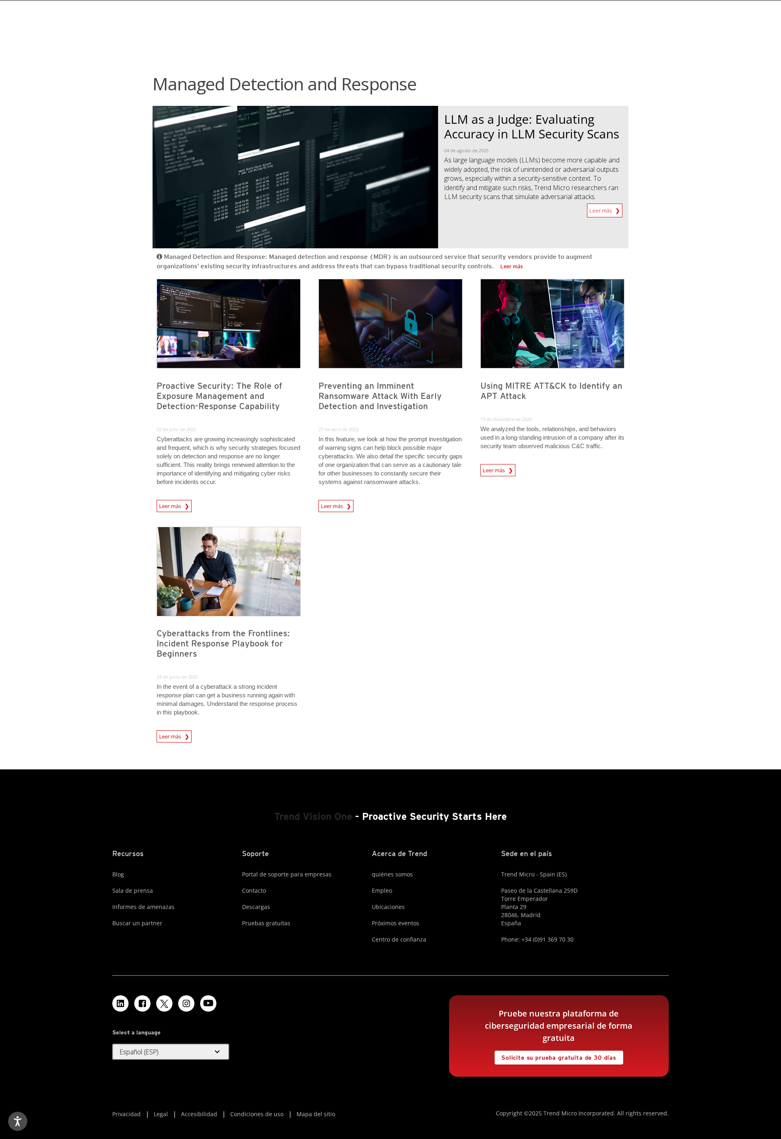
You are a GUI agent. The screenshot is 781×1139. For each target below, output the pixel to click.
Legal (161, 1114)
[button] (170, 1052)
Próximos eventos (395, 923)
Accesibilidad (199, 1114)
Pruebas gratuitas (266, 923)
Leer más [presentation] (171, 505)
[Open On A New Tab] (164, 1003)
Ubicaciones (388, 907)
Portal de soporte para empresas (287, 874)
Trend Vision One (313, 816)
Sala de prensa (132, 890)
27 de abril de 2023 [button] (338, 429)
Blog (118, 874)
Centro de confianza (399, 939)
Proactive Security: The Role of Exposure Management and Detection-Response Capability (219, 396)
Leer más (601, 209)
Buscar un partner (137, 923)
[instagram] (186, 1003)
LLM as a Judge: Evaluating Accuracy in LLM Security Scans (531, 126)
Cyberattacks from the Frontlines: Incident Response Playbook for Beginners (223, 643)
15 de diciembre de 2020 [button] (506, 419)
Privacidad (126, 1114)
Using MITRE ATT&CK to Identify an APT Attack (551, 391)
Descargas (256, 907)
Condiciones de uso (257, 1114)
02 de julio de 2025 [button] (176, 429)
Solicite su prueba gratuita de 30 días (555, 1056)
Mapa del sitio (316, 1114)
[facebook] (142, 1003)
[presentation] (229, 323)
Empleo (382, 890)
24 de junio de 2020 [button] (177, 677)
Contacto (254, 890)
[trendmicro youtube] (208, 1003)
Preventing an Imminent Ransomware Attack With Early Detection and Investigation (380, 396)
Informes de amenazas (143, 907)
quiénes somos (392, 874)
